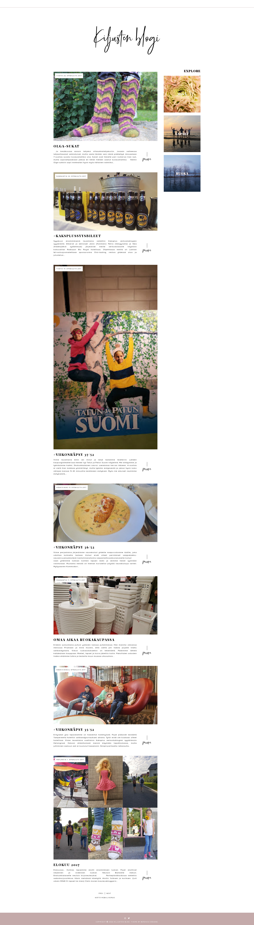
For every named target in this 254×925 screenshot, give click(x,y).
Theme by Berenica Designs (144, 922)
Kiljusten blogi (122, 922)
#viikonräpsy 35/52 (74, 729)
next (108, 893)
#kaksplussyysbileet (77, 236)
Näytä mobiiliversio (105, 898)
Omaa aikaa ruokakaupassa (84, 639)
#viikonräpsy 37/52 (74, 454)
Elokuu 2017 (67, 864)
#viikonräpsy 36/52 (74, 547)
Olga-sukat (67, 146)
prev (101, 893)
